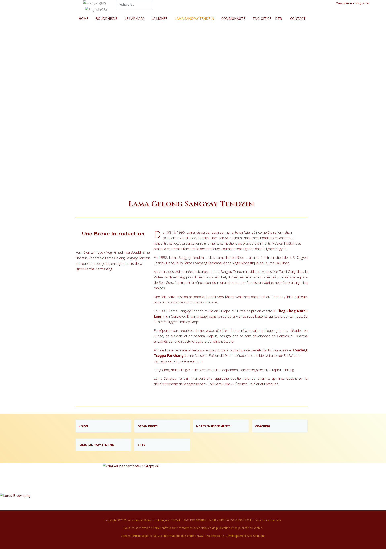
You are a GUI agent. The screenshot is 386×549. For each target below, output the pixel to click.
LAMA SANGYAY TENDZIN (194, 18)
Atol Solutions (256, 536)
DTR (278, 18)
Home (83, 18)
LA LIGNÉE (159, 18)
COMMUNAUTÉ (233, 18)
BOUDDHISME (107, 18)
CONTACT (298, 18)
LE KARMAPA (134, 18)
